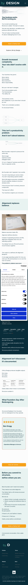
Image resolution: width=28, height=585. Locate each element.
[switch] (25, 295)
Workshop (17, 566)
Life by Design (5, 566)
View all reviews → (14, 465)
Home (3, 564)
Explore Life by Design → (14, 50)
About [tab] (23, 269)
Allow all (14, 309)
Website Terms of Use (19, 553)
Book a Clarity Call (14, 44)
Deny (14, 317)
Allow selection (14, 313)
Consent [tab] (5, 269)
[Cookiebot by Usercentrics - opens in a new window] (21, 266)
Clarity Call (17, 564)
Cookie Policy (5, 555)
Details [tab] (14, 269)
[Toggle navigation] (25, 3)
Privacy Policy (5, 553)
